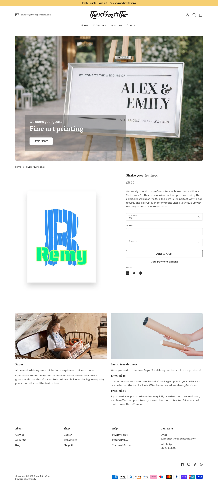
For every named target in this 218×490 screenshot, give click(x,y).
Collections (99, 25)
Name (129, 225)
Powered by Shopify (25, 478)
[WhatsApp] (201, 464)
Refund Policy (120, 440)
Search (68, 434)
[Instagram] (188, 464)
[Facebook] (182, 464)
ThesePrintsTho (42, 476)
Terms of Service (122, 445)
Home (84, 25)
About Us (20, 440)
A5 (130, 218)
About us (116, 25)
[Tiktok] (195, 464)
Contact (132, 25)
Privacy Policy (120, 434)
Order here (41, 141)
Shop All (68, 445)
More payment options (164, 261)
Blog (17, 445)
